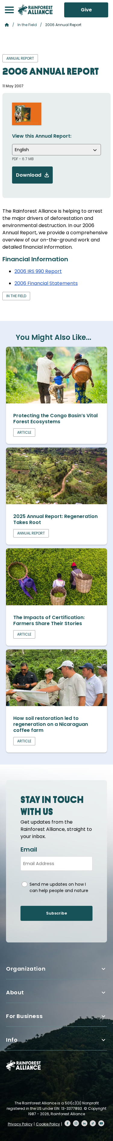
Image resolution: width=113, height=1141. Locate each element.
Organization (26, 968)
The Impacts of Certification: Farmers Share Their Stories (49, 620)
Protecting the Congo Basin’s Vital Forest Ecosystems (55, 418)
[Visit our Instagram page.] (76, 1123)
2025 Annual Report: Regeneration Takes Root (55, 519)
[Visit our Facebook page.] (67, 1123)
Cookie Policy (48, 1124)
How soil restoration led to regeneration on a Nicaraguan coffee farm (50, 724)
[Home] (35, 10)
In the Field (27, 24)
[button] (9, 9)
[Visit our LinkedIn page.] (84, 1123)
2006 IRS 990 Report (38, 271)
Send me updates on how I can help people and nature (59, 887)
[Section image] (56, 401)
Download (28, 175)
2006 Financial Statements (46, 283)
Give (86, 9)
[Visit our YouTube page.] (101, 1123)
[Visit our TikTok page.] (93, 1123)
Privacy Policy (20, 1124)
